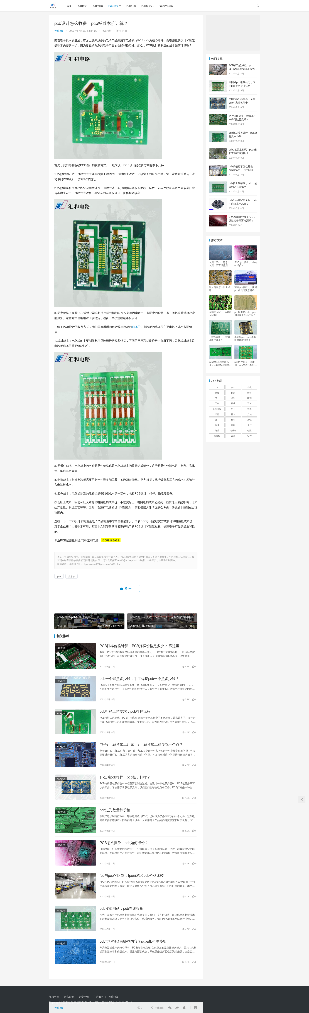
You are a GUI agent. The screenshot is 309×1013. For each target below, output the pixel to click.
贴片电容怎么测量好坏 (219, 289)
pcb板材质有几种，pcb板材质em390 (243, 134)
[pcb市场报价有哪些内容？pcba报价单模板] (75, 951)
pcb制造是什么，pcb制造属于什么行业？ (245, 313)
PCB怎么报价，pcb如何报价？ (124, 842)
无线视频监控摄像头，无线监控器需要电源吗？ (242, 218)
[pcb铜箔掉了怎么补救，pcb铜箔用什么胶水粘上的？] (218, 166)
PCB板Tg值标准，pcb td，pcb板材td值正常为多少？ (243, 68)
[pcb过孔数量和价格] (75, 820)
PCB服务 (113, 6)
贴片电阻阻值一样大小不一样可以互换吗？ (242, 117)
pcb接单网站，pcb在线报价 (121, 908)
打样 (217, 414)
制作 (249, 392)
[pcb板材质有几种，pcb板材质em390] (218, 133)
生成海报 (159, 1007)
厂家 (217, 403)
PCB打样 (107, 30)
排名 (233, 414)
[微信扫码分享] (170, 1007)
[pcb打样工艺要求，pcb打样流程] (75, 721)
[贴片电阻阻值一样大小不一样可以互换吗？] (218, 116)
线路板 (217, 435)
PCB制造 (82, 6)
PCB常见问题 (165, 6)
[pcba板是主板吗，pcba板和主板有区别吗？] (218, 150)
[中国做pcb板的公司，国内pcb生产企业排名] (218, 82)
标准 (217, 424)
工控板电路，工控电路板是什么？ (219, 338)
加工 (217, 397)
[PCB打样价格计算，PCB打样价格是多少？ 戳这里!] (75, 656)
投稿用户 (59, 30)
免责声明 (84, 996)
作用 (233, 392)
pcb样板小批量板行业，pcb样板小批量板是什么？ (220, 363)
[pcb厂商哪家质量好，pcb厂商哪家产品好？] (218, 200)
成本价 (136, 327)
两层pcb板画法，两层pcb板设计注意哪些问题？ (245, 289)
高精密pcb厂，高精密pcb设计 (220, 313)
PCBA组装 (97, 6)
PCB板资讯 (147, 6)
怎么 (233, 408)
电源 (217, 430)
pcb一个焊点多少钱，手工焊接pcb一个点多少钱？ (139, 678)
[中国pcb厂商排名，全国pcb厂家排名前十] (218, 99)
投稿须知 (113, 996)
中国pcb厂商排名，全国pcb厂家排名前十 (242, 100)
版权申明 (54, 996)
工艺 (249, 403)
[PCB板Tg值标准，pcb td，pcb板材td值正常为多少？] (218, 65)
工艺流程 (217, 408)
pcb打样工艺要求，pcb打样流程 (125, 711)
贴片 (249, 435)
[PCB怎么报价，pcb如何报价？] (75, 853)
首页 (69, 6)
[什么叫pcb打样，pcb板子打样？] (75, 787)
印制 (249, 397)
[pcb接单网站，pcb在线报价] (75, 918)
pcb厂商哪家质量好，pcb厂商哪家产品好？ (243, 201)
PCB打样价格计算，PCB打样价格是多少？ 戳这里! (140, 645)
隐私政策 (69, 996)
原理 (233, 403)
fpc (216, 387)
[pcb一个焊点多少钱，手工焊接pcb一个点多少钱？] (75, 688)
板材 (233, 419)
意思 (249, 408)
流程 (233, 424)
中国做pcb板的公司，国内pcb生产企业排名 (242, 83)
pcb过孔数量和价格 (115, 809)
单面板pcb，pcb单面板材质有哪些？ (245, 338)
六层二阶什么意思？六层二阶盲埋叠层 (219, 264)
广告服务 (99, 996)
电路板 (233, 430)
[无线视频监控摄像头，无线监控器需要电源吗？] (218, 217)
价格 (217, 392)
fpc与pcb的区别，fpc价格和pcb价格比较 (132, 875)
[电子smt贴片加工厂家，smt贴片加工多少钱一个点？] (75, 754)
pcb (59, 576)
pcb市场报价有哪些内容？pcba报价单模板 (133, 941)
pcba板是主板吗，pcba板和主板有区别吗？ (243, 151)
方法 (249, 414)
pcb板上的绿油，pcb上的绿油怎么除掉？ (243, 184)
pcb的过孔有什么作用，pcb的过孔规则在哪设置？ (245, 363)
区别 (233, 397)
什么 (249, 387)
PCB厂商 (131, 6)
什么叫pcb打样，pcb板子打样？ (125, 777)
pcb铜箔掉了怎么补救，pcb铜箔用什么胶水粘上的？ (242, 169)
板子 (217, 419)
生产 (249, 424)
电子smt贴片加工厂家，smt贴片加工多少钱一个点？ (141, 744)
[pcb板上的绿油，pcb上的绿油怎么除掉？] (218, 183)
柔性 (249, 419)
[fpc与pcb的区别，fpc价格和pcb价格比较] (75, 885)
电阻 (249, 430)
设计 (233, 435)
